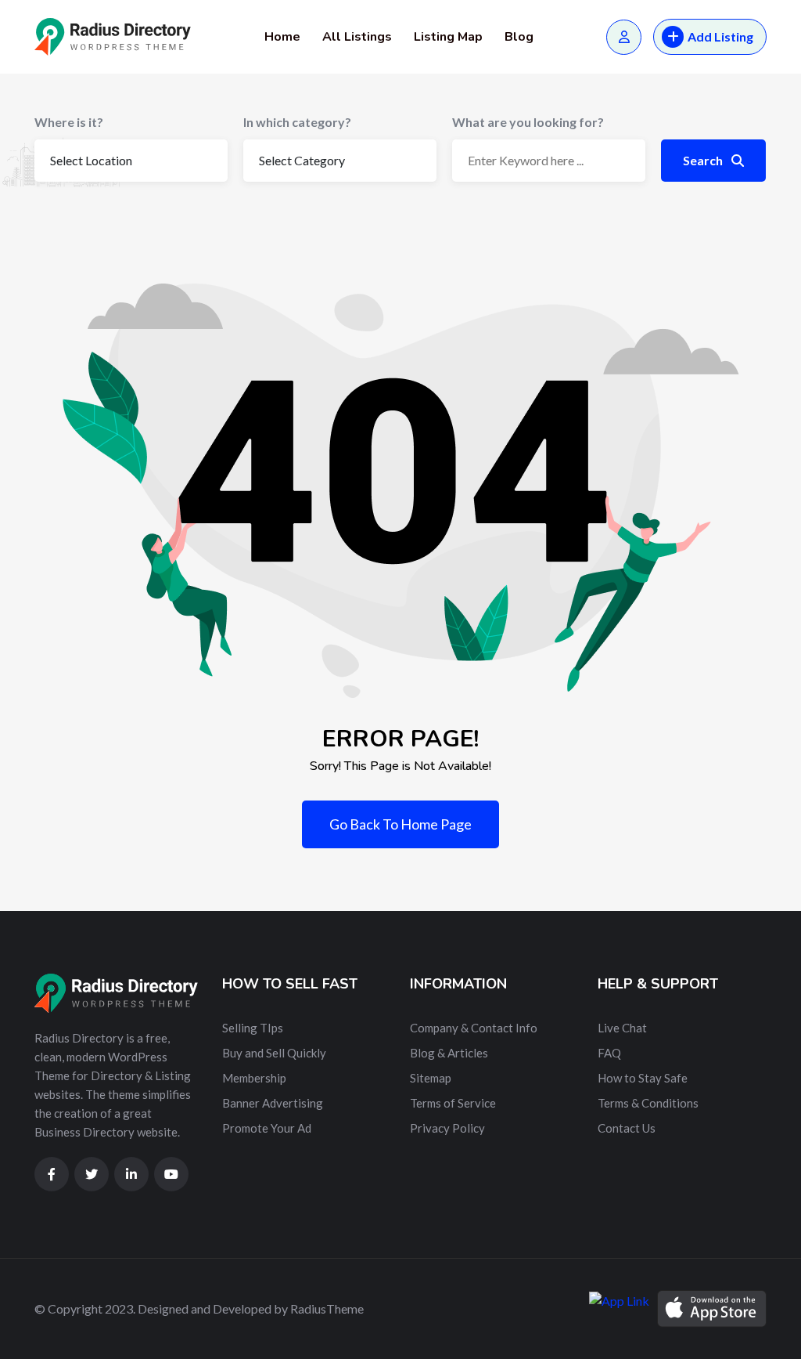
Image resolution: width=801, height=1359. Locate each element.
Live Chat (622, 1028)
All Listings (357, 36)
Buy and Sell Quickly (274, 1053)
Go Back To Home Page (400, 824)
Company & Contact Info (473, 1028)
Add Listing (720, 36)
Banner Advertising (272, 1103)
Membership (254, 1078)
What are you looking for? (528, 121)
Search (704, 160)
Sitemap (430, 1078)
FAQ (609, 1053)
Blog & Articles (449, 1053)
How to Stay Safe (643, 1078)
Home (282, 36)
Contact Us (627, 1128)
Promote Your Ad (266, 1128)
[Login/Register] (623, 37)
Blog (519, 36)
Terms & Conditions (648, 1103)
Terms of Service (453, 1103)
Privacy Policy (447, 1128)
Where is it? (68, 121)
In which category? (297, 121)
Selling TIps (252, 1028)
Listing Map (448, 36)
